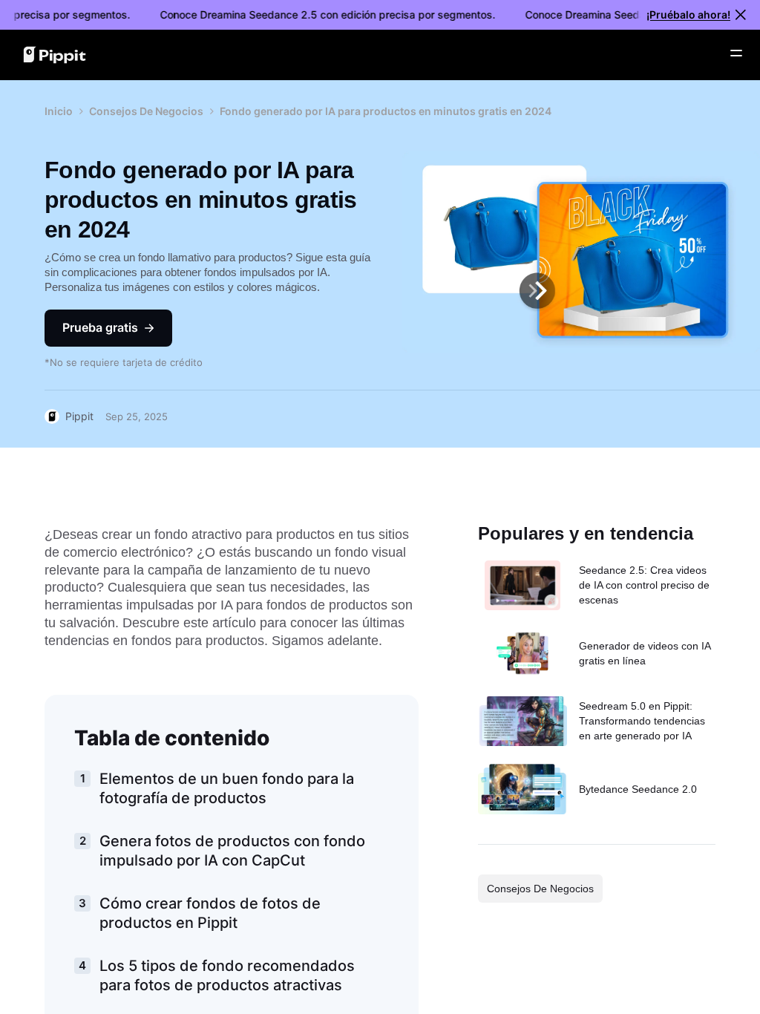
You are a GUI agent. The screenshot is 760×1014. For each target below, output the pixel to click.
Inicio (59, 111)
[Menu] (736, 53)
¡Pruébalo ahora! (688, 14)
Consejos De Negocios (146, 111)
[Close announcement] (740, 14)
